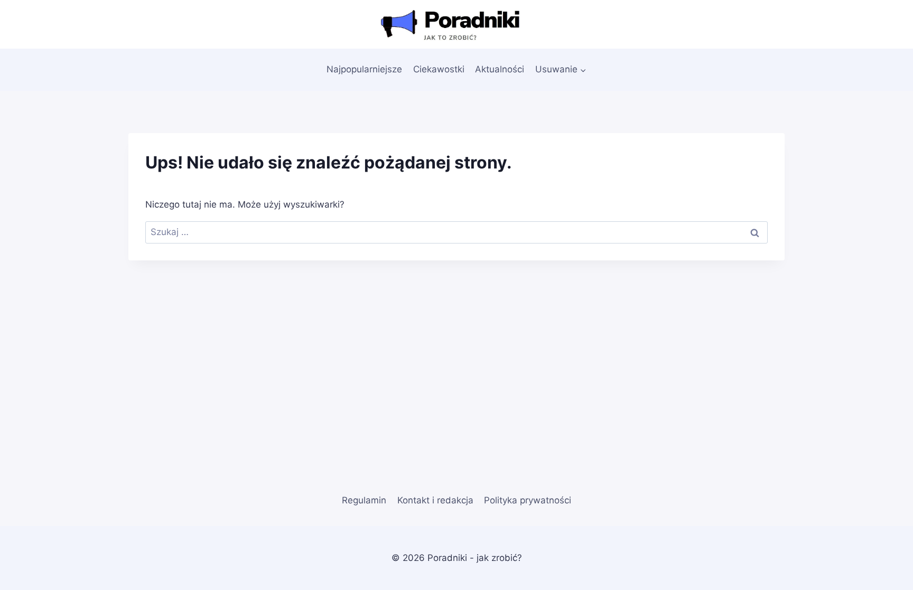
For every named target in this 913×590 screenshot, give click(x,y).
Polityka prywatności (527, 500)
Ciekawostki (438, 69)
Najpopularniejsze (364, 69)
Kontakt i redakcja (435, 500)
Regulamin (364, 500)
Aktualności (499, 69)
